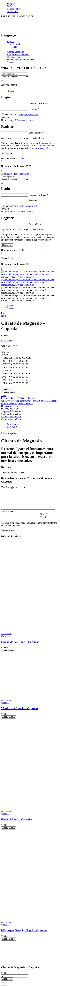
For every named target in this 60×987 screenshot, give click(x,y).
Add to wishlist (8, 393)
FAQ (9, 6)
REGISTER (7, 153)
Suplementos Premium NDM (20, 59)
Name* (43, 514)
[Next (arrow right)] (5, 985)
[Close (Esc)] (2, 982)
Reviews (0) (12, 427)
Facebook (6, 398)
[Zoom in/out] (11, 982)
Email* (43, 517)
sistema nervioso (25, 403)
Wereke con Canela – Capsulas (19, 708)
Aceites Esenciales (15, 52)
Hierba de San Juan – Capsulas (20, 641)
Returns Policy (14, 9)
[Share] (5, 982)
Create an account (25, 120)
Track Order (12, 11)
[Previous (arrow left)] (2, 985)
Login (21, 158)
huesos (44, 401)
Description (12, 424)
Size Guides (6, 340)
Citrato (28, 401)
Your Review (7, 511)
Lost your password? (28, 114)
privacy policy (44, 148)
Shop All (11, 91)
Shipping (11, 3)
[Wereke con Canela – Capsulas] (23, 695)
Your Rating (6, 487)
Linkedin (22, 398)
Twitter (14, 398)
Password (34, 109)
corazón (36, 401)
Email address (36, 132)
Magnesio (53, 401)
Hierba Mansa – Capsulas (16, 819)
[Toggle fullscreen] (8, 982)
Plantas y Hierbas (15, 57)
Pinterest (31, 398)
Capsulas (11, 62)
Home (10, 305)
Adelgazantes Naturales (18, 54)
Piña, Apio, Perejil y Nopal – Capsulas (24, 930)
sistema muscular (9, 403)
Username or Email (38, 103)
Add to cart (7, 390)
